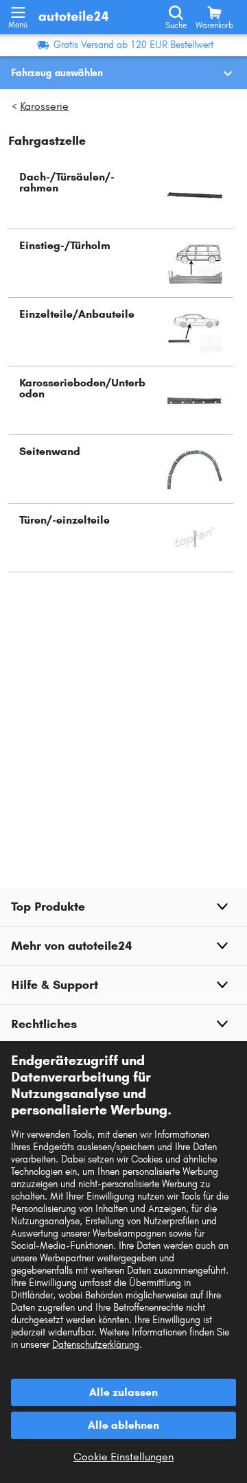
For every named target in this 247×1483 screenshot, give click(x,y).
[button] (120, 195)
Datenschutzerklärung (95, 1345)
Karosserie (44, 106)
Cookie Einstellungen (123, 1456)
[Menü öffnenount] (17, 11)
